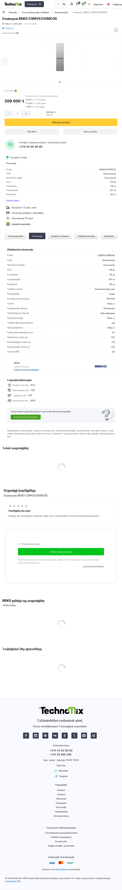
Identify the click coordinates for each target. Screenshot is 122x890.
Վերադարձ (109, 236)
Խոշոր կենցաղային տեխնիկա (35, 12)
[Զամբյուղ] (83, 4)
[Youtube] (84, 736)
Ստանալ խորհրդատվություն (25, 417)
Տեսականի (32, 4)
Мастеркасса (61, 869)
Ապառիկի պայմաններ (21, 224)
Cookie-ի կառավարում (61, 837)
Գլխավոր (12, 12)
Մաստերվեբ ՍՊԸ (13, 881)
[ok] (65, 736)
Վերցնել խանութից (86, 236)
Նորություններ (61, 811)
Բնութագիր (37, 236)
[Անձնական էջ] (71, 4)
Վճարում (61, 794)
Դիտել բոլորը (9, 605)
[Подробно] (15, 90)
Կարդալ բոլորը (12, 200)
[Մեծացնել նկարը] (61, 57)
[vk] (26, 736)
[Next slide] (117, 62)
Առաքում (61, 790)
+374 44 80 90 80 (30, 146)
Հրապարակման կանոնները (93, 566)
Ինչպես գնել (61, 841)
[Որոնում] (64, 4)
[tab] (59, 82)
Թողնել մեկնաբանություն (61, 551)
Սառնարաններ (61, 12)
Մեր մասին (61, 807)
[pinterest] (45, 736)
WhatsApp (63, 771)
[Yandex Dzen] (94, 736)
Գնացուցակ (61, 803)
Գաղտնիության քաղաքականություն (61, 832)
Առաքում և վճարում (60, 236)
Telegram (63, 776)
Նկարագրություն (15, 236)
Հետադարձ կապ (61, 815)
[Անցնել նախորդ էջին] (4, 12)
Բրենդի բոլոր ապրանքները (26, 369)
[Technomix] (13, 4)
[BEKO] (85, 366)
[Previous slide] (4, 62)
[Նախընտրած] (77, 4)
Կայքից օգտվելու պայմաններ (61, 845)
